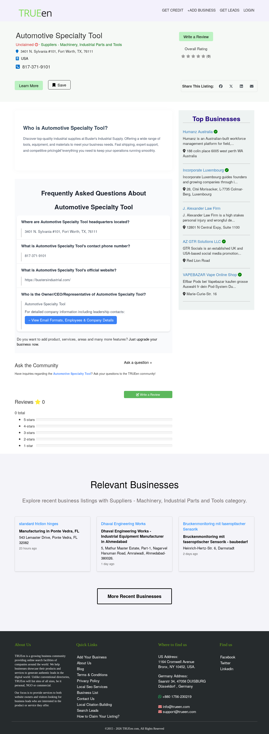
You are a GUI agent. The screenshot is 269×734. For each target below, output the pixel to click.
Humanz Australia (198, 131)
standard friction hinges (38, 523)
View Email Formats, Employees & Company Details (71, 319)
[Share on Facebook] (220, 86)
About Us (84, 662)
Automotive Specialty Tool (72, 373)
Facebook (227, 656)
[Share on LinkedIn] (241, 86)
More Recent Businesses (134, 596)
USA (24, 58)
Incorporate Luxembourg (204, 170)
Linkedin (226, 668)
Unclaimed (26, 44)
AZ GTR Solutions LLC (202, 241)
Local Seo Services (92, 686)
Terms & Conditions (92, 674)
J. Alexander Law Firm (201, 208)
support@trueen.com (179, 711)
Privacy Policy (88, 680)
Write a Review (196, 36)
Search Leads (88, 710)
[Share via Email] (251, 86)
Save (60, 85)
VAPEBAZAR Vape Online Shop (210, 274)
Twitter (225, 662)
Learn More (28, 85)
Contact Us (86, 698)
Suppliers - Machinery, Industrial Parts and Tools (81, 44)
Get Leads (229, 10)
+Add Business (201, 10)
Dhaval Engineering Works (123, 523)
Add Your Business (92, 656)
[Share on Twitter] (231, 86)
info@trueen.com (176, 706)
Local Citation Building (94, 704)
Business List (87, 692)
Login (249, 10)
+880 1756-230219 (176, 696)
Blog (80, 668)
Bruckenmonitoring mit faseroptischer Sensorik (214, 526)
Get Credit (172, 10)
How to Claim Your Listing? (98, 716)
